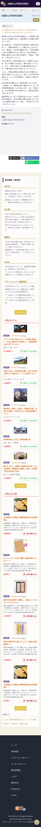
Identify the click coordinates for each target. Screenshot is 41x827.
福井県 (36, 20)
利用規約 (15, 751)
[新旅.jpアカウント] (38, 4)
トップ (14, 745)
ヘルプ (14, 776)
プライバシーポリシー (20, 757)
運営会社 (15, 782)
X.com (14, 795)
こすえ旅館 (32, 719)
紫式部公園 (23, 724)
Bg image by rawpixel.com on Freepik (20, 819)
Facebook (15, 789)
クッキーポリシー (18, 764)
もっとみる (20, 312)
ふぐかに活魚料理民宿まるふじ (14, 719)
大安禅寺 (6, 724)
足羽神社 (14, 724)
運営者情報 (15, 770)
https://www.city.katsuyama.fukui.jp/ (17, 113)
